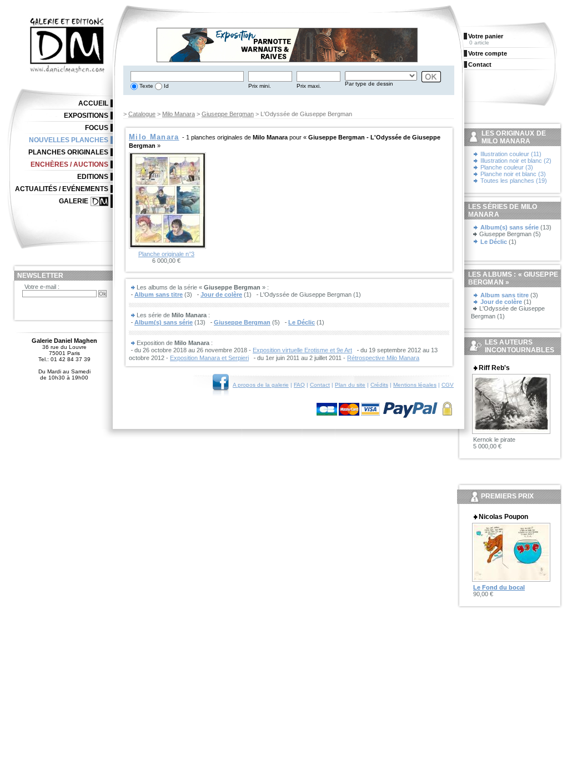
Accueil (93, 103)
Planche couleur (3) (506, 167)
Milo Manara (178, 114)
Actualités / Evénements (61, 189)
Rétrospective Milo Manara (383, 357)
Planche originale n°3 (166, 254)
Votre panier (485, 36)
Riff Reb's (494, 368)
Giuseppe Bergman (228, 114)
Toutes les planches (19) (513, 180)
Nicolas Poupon (503, 517)
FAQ (299, 385)
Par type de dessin (369, 84)
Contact (320, 385)
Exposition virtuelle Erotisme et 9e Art (302, 350)
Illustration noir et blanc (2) (515, 160)
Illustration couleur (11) (510, 154)
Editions (92, 177)
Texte (145, 86)
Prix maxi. (309, 86)
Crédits (379, 385)
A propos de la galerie (261, 385)
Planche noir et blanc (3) (513, 174)
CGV (447, 385)
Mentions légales (414, 385)
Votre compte (487, 53)
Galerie (73, 201)
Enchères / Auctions (69, 164)
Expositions (86, 115)
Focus (96, 128)
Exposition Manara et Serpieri (209, 357)
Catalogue (141, 114)
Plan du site (350, 385)
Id (165, 86)
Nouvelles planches (68, 140)
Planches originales (68, 152)
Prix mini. (259, 86)
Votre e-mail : (41, 286)
